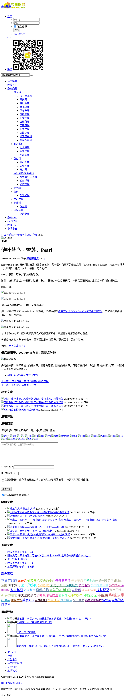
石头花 (63, 595)
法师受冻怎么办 (36, 516)
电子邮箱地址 (9, 473)
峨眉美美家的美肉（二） (20, 552)
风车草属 (25, 110)
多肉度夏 (72, 585)
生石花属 (25, 162)
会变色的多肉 (46, 580)
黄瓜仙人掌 (29, 508)
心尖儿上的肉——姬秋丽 (51, 527)
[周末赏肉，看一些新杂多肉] (17, 406)
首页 (3, 234)
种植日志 (12, 225)
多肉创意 (44, 585)
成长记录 (102, 590)
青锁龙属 (25, 114)
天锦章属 (25, 125)
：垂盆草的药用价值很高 (34, 622)
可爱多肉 (89, 580)
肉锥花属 (25, 166)
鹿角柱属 (25, 151)
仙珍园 (32, 580)
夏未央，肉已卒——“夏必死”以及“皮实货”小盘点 (90, 519)
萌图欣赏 (12, 221)
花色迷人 (53, 600)
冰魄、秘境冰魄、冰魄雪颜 (48, 398)
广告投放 (12, 659)
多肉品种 (12, 88)
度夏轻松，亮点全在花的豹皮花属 (25, 381)
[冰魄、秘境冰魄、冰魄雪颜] (17, 398)
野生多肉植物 (93, 600)
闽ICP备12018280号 (11, 683)
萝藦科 (17, 202)
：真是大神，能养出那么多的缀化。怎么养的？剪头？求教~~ (54, 618)
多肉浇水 (115, 585)
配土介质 (78, 600)
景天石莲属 (26, 136)
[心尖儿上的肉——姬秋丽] (22, 527)
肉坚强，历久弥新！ (44, 531)
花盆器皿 (41, 600)
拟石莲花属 (26, 96)
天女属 (23, 169)
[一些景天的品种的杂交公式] (23, 512)
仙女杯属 (25, 118)
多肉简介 (12, 81)
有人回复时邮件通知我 (16, 495)
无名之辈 (13, 345)
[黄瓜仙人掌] (15, 508)
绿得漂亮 (16, 600)
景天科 (17, 92)
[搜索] (31, 75)
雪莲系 (22, 345)
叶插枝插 (101, 580)
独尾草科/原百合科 (24, 173)
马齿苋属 (25, 214)
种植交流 (90, 595)
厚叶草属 (25, 103)
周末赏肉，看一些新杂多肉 (48, 406)
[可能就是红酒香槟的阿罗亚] (17, 402)
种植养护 (12, 85)
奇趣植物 (42, 590)
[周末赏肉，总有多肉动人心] (23, 538)
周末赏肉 (14, 585)
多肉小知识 (58, 585)
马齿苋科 (18, 210)
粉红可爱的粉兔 (30, 410)
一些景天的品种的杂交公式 (54, 512)
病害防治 (52, 595)
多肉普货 (84, 585)
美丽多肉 (28, 600)
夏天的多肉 (29, 585)
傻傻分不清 (63, 580)
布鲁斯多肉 (89, 590)
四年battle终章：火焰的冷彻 (55, 534)
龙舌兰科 (18, 199)
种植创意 (102, 595)
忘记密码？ (20, 34)
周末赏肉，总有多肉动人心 (54, 538)
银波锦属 (25, 132)
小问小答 (12, 228)
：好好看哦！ (26, 632)
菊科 (16, 191)
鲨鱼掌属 (25, 180)
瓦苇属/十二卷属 (28, 177)
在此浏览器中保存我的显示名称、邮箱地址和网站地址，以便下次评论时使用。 (47, 479)
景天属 (23, 99)
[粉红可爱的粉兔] (11, 410)
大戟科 (17, 188)
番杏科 (17, 158)
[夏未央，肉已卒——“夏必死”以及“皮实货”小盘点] (35, 519)
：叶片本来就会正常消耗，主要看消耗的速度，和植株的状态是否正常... (64, 636)
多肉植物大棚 (99, 585)
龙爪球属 (25, 155)
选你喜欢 (7, 573)
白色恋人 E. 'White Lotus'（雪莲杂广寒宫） (80, 311)
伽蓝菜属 (25, 121)
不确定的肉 (9, 580)
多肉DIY (12, 217)
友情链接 (12, 670)
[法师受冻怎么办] (17, 516)
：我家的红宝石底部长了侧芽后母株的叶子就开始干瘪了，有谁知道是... (60, 646)
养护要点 (77, 580)
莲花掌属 (25, 107)
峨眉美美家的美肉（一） (20, 563)
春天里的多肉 (27, 595)
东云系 (22, 580)
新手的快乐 (117, 590)
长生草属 (25, 129)
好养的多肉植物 (60, 590)
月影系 (41, 595)
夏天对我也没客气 (17, 559)
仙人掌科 (18, 144)
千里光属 (25, 195)
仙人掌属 (25, 147)
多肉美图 (16, 590)
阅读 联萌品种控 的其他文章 (22, 375)
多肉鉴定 (29, 590)
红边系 (5, 600)
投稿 (9, 656)
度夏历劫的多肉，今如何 (20, 566)
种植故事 (116, 595)
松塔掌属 (25, 184)
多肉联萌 (6, 6)
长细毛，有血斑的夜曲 (18, 385)
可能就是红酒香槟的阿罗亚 (48, 402)
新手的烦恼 (9, 595)
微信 (9, 69)
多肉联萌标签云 (16, 663)
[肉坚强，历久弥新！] (20, 531)
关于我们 (12, 652)
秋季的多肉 (75, 595)
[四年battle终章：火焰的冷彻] (23, 534)
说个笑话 (66, 600)
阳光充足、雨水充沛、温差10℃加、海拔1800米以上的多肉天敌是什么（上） (49, 555)
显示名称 (7, 467)
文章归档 (12, 667)
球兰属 (23, 206)
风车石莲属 (26, 140)
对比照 (76, 590)
